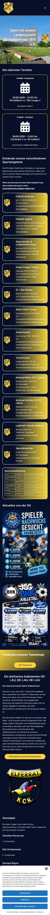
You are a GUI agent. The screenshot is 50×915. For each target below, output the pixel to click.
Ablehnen (25, 899)
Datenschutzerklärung (27, 912)
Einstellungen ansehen (25, 906)
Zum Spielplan (21, 209)
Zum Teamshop (25, 665)
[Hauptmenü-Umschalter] (45, 7)
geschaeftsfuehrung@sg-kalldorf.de (18, 188)
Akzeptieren (25, 893)
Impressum (39, 912)
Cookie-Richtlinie (13, 912)
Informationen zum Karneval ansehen (25, 757)
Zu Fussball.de (22, 232)
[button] (46, 868)
